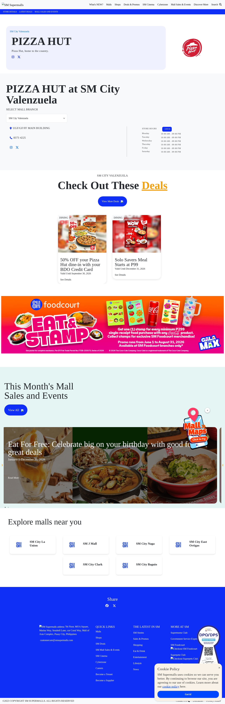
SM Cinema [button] (148, 4)
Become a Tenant (104, 674)
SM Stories (138, 632)
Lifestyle (137, 663)
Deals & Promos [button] (132, 4)
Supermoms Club (179, 632)
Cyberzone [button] (162, 4)
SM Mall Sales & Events (108, 650)
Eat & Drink (139, 651)
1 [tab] (5, 507)
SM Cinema (101, 656)
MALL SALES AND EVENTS (46, 12)
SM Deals (100, 643)
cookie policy (170, 686)
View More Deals (111, 201)
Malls (98, 631)
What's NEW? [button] (96, 4)
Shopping (137, 645)
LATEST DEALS (25, 12)
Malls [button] (109, 4)
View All (14, 410)
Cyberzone (101, 662)
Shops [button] (118, 4)
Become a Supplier (105, 680)
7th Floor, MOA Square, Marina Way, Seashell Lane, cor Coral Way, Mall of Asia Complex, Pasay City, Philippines (64, 630)
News (136, 669)
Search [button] (215, 4)
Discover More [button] (201, 4)
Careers (99, 668)
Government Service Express (185, 639)
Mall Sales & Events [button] (181, 4)
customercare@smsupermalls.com (56, 640)
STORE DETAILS (10, 12)
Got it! (188, 694)
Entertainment (140, 657)
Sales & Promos (141, 639)
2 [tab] (8, 507)
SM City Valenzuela (19, 31)
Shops (99, 637)
